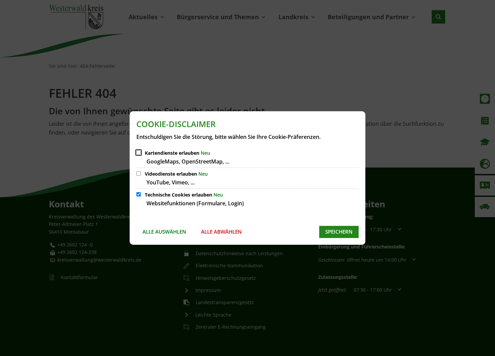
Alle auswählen (164, 231)
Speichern (339, 231)
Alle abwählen (221, 231)
